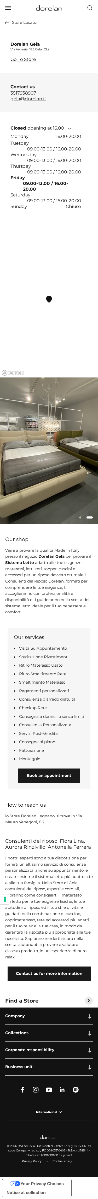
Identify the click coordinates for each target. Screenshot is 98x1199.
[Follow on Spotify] (75, 1089)
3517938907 (23, 93)
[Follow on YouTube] (49, 1089)
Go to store (23, 59)
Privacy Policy (32, 1161)
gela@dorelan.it (28, 98)
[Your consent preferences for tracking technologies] (5, 899)
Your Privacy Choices (42, 1183)
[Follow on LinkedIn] (62, 1089)
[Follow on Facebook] (22, 1089)
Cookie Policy (62, 1161)
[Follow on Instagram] (35, 1089)
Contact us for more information (49, 973)
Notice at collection (26, 1192)
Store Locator (25, 22)
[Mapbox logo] (13, 373)
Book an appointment (49, 775)
